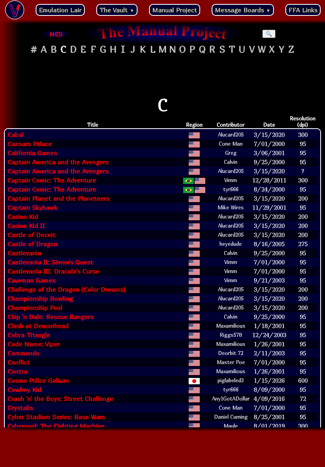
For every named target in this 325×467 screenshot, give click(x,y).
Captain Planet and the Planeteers (58, 198)
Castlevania (24, 253)
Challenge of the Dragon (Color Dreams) (67, 289)
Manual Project (174, 10)
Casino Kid (23, 216)
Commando (24, 353)
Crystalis (20, 408)
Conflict (19, 362)
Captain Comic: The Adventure (52, 180)
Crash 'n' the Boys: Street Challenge (60, 398)
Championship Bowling (40, 298)
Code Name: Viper (34, 344)
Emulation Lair (60, 10)
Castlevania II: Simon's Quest (50, 262)
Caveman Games (31, 280)
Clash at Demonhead (38, 326)
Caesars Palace (30, 144)
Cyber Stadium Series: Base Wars (56, 417)
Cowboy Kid (24, 389)
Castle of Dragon (32, 244)
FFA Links (303, 10)
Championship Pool (35, 307)
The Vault (116, 10)
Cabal (16, 135)
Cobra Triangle (29, 335)
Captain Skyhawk (32, 207)
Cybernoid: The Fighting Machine (56, 426)
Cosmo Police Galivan (38, 380)
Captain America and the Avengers (58, 162)
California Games (32, 153)
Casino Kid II (26, 226)
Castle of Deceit (31, 235)
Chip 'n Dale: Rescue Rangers (51, 317)
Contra (17, 371)
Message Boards (243, 10)
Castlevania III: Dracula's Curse (53, 271)
